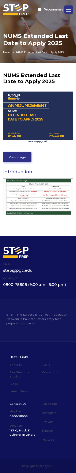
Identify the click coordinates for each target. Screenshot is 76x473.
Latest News (19, 391)
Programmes (53, 9)
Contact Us (50, 372)
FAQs (46, 365)
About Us (16, 365)
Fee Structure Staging (20, 374)
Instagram (49, 412)
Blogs (14, 383)
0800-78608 (15, 284)
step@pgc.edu (18, 270)
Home (6, 52)
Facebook (49, 403)
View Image (17, 157)
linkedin (47, 430)
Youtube (48, 439)
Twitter (47, 421)
